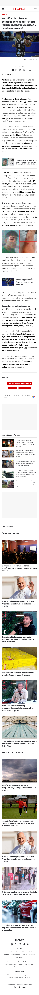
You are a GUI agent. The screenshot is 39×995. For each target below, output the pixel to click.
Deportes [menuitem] (24, 954)
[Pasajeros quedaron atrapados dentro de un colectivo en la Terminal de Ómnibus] (8, 464)
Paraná (4, 15)
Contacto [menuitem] (27, 977)
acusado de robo (24, 388)
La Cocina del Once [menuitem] (11, 964)
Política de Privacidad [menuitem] (12, 975)
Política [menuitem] (31, 952)
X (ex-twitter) (16, 944)
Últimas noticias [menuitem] (10, 952)
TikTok (24, 944)
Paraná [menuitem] (18, 952)
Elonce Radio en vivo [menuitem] (19, 967)
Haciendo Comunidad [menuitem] (13, 962)
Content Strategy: (15, 987)
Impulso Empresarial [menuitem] (26, 962)
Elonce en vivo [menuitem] (29, 964)
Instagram (20, 944)
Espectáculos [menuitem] (19, 957)
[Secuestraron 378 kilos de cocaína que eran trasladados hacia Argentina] (19, 658)
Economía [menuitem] (32, 954)
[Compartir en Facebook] (13, 70)
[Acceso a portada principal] (19, 9)
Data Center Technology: (19, 987)
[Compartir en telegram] (24, 70)
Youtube (28, 944)
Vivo (35, 9)
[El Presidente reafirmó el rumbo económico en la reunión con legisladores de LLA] (19, 552)
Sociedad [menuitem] (6, 954)
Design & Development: (24, 987)
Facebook (12, 944)
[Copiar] (16, 70)
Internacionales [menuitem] (16, 954)
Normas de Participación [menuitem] (16, 977)
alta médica (12, 388)
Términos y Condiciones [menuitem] (26, 975)
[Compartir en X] (20, 70)
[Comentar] (28, 70)
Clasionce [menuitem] (20, 964)
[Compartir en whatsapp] (9, 70)
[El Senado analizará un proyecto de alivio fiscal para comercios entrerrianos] (19, 878)
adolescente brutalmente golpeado (19, 383)
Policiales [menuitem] (24, 952)
